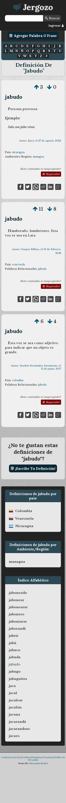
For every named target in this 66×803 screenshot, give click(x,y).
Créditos (26, 757)
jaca (12, 686)
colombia (17, 380)
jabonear (16, 600)
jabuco (14, 650)
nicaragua (18, 152)
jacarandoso (19, 729)
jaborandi (17, 629)
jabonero (16, 614)
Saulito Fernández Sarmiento (38, 365)
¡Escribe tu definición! (34, 468)
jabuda (42, 268)
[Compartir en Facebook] (20, 186)
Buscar (54, 18)
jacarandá (17, 722)
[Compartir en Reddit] (43, 186)
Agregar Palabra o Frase (35, 35)
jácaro (14, 736)
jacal (13, 693)
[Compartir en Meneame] (58, 186)
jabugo (15, 672)
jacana (14, 714)
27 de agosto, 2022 (49, 140)
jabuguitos (18, 679)
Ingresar (54, 25)
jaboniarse (18, 621)
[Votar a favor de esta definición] (36, 87)
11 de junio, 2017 (51, 368)
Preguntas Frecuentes (42, 757)
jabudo (13, 96)
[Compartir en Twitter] (28, 186)
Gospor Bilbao (30, 249)
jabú (12, 643)
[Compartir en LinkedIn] (51, 186)
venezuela (18, 264)
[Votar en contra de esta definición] (49, 87)
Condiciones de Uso (10, 757)
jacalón (15, 707)
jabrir (14, 636)
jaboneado (18, 593)
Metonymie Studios (38, 763)
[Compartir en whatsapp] (35, 186)
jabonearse (18, 607)
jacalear (16, 700)
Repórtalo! (52, 174)
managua (38, 156)
